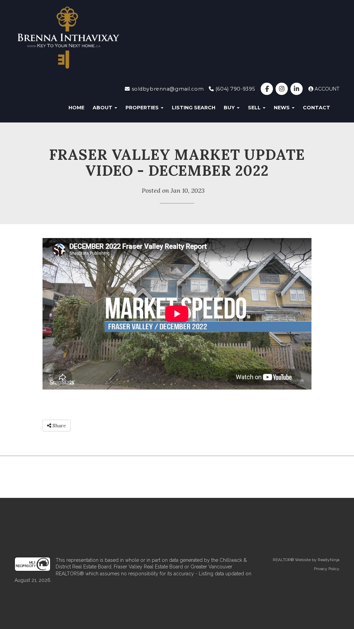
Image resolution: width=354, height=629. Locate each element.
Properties (142, 107)
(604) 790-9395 (234, 89)
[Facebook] (267, 89)
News (282, 107)
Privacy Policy (326, 568)
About (103, 107)
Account (326, 89)
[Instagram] (282, 89)
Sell (255, 107)
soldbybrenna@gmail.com (167, 89)
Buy (230, 107)
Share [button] (58, 425)
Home (76, 107)
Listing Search (193, 107)
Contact (316, 107)
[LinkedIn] (297, 89)
